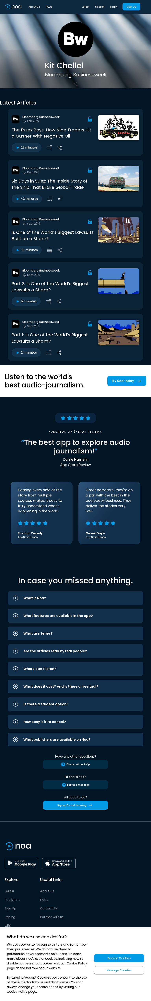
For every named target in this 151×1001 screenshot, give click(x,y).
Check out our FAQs (78, 764)
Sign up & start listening (72, 805)
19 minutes (29, 301)
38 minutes (29, 250)
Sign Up (131, 7)
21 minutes (29, 352)
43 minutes (29, 198)
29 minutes (29, 147)
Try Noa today (122, 381)
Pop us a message (78, 784)
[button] (75, 598)
